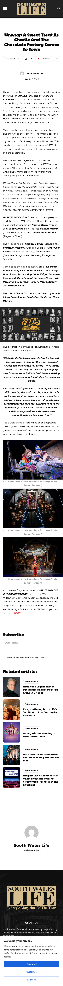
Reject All (31, 979)
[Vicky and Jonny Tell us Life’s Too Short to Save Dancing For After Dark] (11, 709)
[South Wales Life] (22, 73)
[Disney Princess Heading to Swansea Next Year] (11, 732)
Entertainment (31, 28)
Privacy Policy (38, 657)
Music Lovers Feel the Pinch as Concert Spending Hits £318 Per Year (41, 757)
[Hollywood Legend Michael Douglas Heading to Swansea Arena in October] (11, 687)
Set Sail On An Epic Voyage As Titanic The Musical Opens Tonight (46, 813)
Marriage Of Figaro (14, 811)
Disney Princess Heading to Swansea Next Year (39, 735)
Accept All (31, 964)
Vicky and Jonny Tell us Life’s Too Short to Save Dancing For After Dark (40, 712)
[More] (57, 59)
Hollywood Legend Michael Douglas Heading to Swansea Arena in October (40, 689)
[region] (31, 961)
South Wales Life (34, 74)
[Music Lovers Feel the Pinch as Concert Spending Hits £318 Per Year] (11, 755)
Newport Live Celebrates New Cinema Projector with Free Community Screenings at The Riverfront (40, 780)
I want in (31, 651)
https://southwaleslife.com (31, 850)
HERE (17, 613)
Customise (31, 972)
